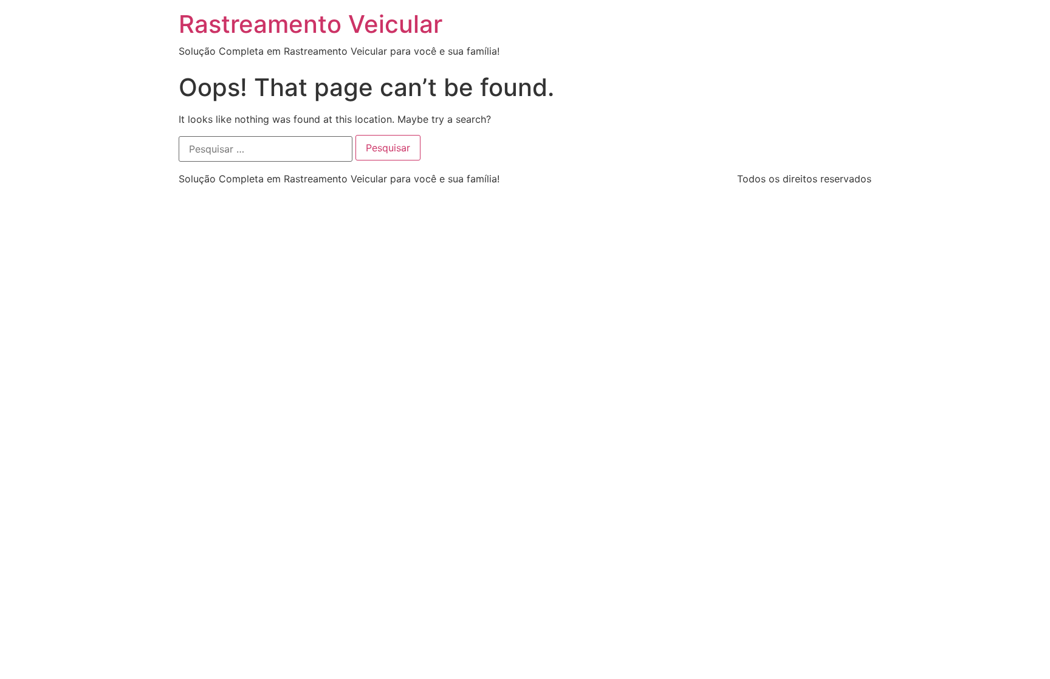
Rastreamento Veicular (310, 24)
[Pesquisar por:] (265, 149)
